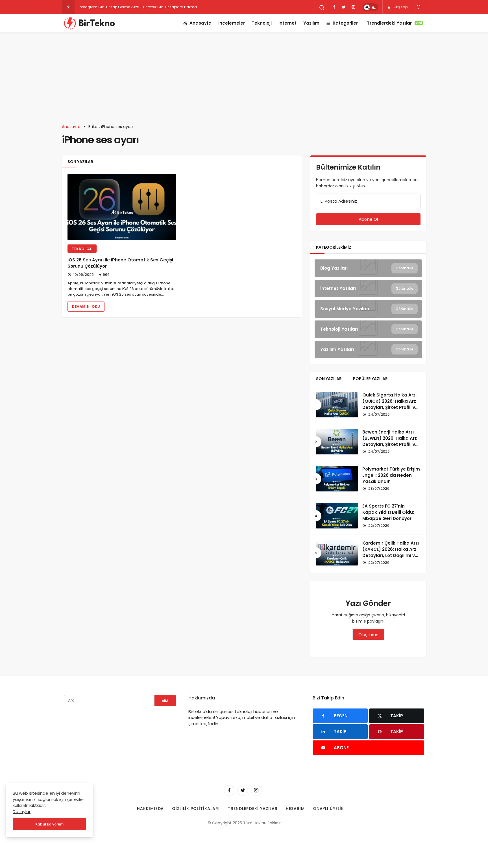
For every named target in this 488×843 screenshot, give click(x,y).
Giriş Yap (400, 7)
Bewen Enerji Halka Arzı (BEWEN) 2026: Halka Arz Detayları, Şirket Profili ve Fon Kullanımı (390, 441)
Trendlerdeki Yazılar (394, 23)
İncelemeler (231, 23)
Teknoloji (262, 23)
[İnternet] (368, 288)
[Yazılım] (368, 349)
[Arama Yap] (322, 7)
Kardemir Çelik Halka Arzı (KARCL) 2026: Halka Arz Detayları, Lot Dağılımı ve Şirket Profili (390, 552)
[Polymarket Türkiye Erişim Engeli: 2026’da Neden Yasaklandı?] (337, 478)
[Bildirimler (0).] (419, 6)
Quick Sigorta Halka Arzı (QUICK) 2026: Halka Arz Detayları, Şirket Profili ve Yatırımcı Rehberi (390, 404)
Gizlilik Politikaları (196, 808)
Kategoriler (345, 23)
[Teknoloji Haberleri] (90, 23)
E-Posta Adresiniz (339, 201)
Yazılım (311, 23)
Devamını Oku (86, 306)
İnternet (287, 23)
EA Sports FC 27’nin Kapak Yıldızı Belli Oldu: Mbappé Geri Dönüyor (388, 512)
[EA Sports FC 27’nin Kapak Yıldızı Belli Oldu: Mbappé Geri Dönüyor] (337, 515)
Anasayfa (200, 23)
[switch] (370, 7)
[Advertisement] (244, 74)
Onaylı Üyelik (328, 808)
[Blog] (368, 268)
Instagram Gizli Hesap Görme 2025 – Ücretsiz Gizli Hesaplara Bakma (138, 7)
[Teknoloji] (368, 329)
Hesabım (295, 808)
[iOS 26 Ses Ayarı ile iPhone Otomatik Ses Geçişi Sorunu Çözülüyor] (121, 207)
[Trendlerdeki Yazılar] (68, 7)
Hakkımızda (150, 808)
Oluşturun (368, 635)
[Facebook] (334, 7)
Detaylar (21, 811)
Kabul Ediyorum (49, 824)
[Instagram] (353, 7)
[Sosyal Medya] (368, 309)
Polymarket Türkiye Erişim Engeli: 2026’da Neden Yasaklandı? (391, 475)
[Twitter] (343, 7)
